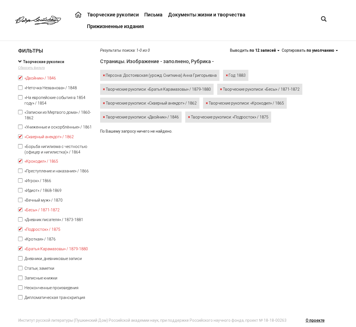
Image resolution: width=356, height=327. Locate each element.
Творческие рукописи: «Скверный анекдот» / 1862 (150, 103)
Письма (153, 15)
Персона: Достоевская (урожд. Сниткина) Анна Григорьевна (160, 75)
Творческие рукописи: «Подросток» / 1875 (228, 117)
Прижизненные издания (115, 26)
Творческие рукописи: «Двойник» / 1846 (141, 117)
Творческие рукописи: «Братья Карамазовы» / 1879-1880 (157, 89)
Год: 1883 (236, 75)
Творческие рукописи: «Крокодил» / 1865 (245, 103)
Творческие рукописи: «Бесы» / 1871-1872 (260, 89)
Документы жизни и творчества (206, 15)
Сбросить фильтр (31, 68)
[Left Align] (324, 20)
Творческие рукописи (113, 15)
